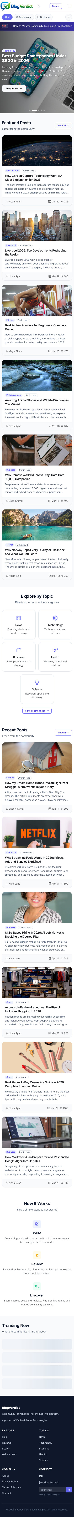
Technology (25, 17)
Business (45, 17)
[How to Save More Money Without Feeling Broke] (37, 110)
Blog (4, 1436)
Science (43, 1460)
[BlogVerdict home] (16, 6)
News (42, 1436)
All (8, 17)
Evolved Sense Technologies (31, 1420)
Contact (6, 1493)
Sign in (55, 6)
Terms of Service (11, 1487)
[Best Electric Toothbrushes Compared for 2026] (44, 110)
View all (61, 125)
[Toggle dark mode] (39, 6)
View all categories (35, 710)
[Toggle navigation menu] (70, 6)
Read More (12, 86)
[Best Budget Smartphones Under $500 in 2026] (32, 110)
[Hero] (29, 110)
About (5, 1475)
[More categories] (68, 17)
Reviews (6, 1442)
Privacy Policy (10, 1481)
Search (6, 1448)
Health (42, 1454)
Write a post (9, 1454)
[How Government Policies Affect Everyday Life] (41, 110)
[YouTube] (41, 1476)
